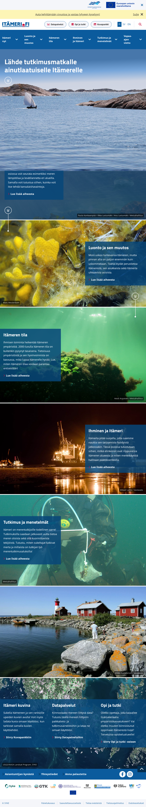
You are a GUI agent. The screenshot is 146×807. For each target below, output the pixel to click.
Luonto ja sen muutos (29, 39)
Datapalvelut (57, 24)
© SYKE (5, 803)
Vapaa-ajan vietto (128, 39)
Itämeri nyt (6, 39)
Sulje (136, 14)
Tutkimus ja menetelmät (104, 39)
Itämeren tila (54, 39)
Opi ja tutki (80, 24)
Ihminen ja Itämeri (78, 39)
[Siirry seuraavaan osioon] (8, 80)
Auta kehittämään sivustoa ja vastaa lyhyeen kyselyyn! (67, 14)
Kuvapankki (103, 24)
